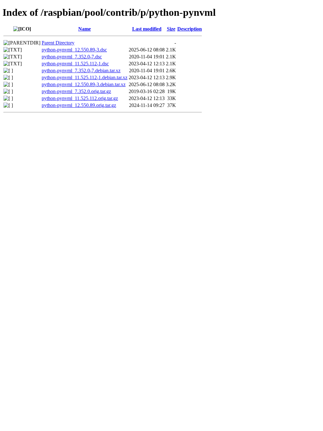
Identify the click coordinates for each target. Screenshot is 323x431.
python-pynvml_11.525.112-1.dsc (75, 63)
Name (84, 29)
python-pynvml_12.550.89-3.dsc (74, 49)
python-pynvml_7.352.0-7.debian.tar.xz (81, 70)
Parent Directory (58, 42)
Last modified (147, 29)
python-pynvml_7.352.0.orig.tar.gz (76, 91)
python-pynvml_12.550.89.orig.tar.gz (79, 105)
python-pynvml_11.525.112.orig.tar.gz (80, 98)
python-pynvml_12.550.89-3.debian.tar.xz (84, 84)
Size (171, 29)
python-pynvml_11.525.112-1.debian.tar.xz (84, 77)
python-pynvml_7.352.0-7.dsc (72, 56)
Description (189, 29)
